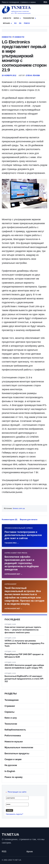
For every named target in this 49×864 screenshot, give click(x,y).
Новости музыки (14, 741)
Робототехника (13, 735)
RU (15, 23)
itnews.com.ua (19, 508)
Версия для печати (28, 519)
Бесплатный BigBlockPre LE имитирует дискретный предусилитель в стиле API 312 (24, 679)
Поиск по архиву (13, 777)
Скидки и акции (13, 759)
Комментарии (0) (9, 519)
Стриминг (10, 706)
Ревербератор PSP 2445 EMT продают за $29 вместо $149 (24, 655)
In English (10, 771)
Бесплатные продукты (17, 753)
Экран (16, 18)
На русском (11, 765)
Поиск (27, 23)
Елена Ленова (33, 75)
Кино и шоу (11, 718)
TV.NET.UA (10, 834)
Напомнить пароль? (14, 814)
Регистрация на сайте (17, 792)
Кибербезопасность (15, 729)
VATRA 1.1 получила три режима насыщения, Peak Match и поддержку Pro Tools (24, 643)
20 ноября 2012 (9, 75)
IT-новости (18, 37)
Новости (7, 18)
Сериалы (10, 712)
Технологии (28, 18)
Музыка (6, 23)
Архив (29, 851)
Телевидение (12, 700)
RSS (45, 2)
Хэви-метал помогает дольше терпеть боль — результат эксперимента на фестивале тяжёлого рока (23, 630)
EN (20, 23)
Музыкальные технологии (19, 747)
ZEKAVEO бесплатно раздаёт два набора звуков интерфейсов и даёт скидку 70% (24, 666)
